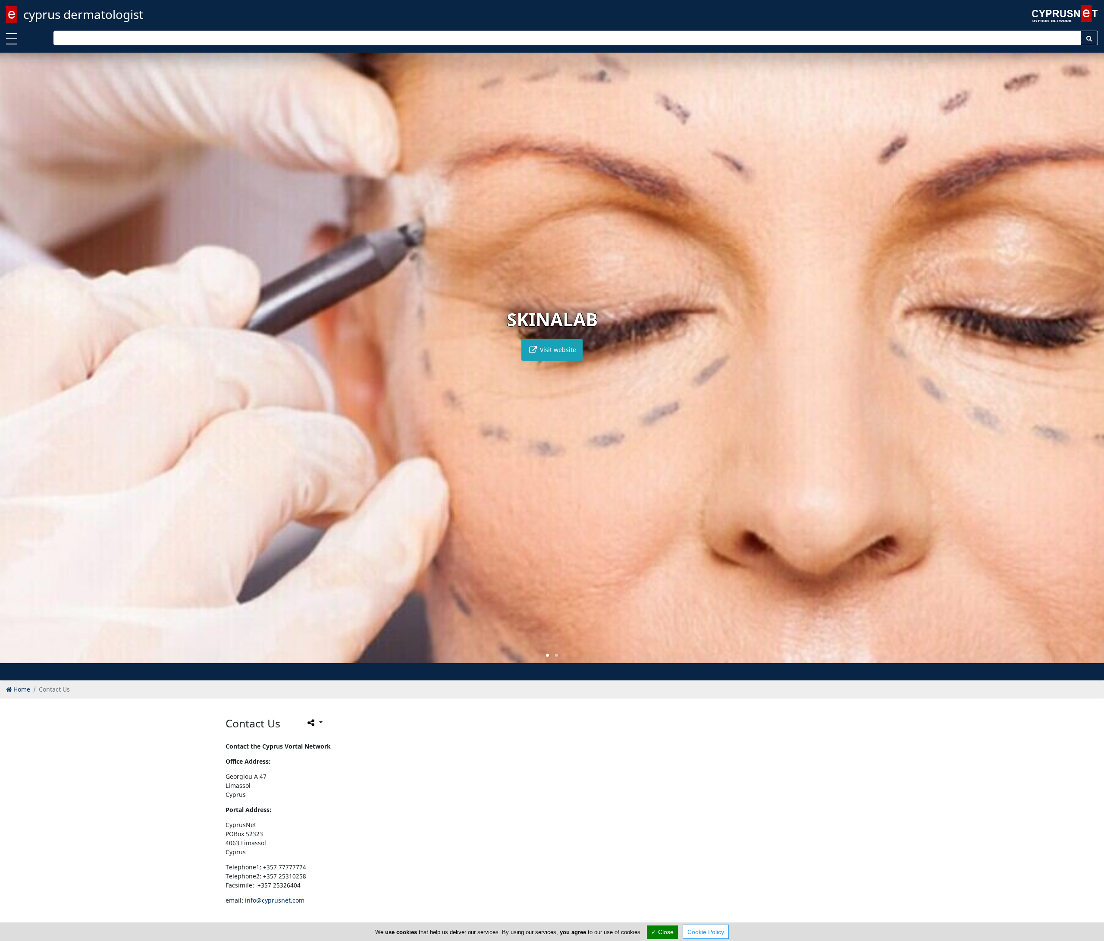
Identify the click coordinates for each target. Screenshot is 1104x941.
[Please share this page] (314, 722)
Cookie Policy (705, 931)
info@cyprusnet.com (274, 900)
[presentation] (14, 363)
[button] (547, 655)
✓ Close (662, 931)
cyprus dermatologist (83, 14)
